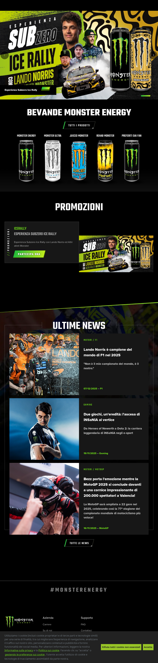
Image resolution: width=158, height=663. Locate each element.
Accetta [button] (148, 647)
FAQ (83, 624)
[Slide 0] (145, 95)
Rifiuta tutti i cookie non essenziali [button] (121, 647)
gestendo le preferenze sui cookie (25, 654)
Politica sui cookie (48, 650)
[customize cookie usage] (71, 659)
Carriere (47, 624)
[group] (26, 159)
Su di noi (47, 630)
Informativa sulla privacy (18, 650)
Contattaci (86, 630)
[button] (69, 659)
